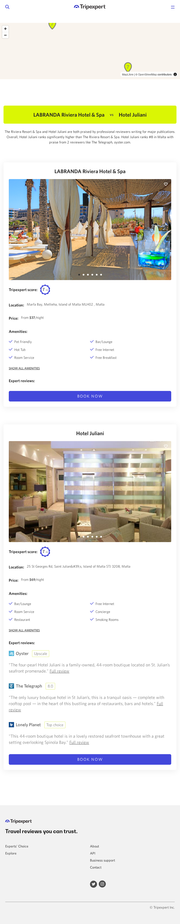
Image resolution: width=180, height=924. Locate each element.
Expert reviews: (22, 380)
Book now (90, 396)
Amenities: (18, 331)
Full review (59, 670)
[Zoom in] (5, 29)
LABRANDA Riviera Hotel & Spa (90, 171)
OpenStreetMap (147, 74)
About (94, 846)
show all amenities (24, 368)
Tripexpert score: (23, 289)
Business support (102, 860)
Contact (95, 867)
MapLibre (127, 74)
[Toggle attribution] (175, 74)
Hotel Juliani (90, 433)
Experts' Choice (16, 846)
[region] (90, 51)
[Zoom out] (5, 35)
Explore (10, 853)
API (92, 853)
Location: (16, 305)
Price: (13, 318)
